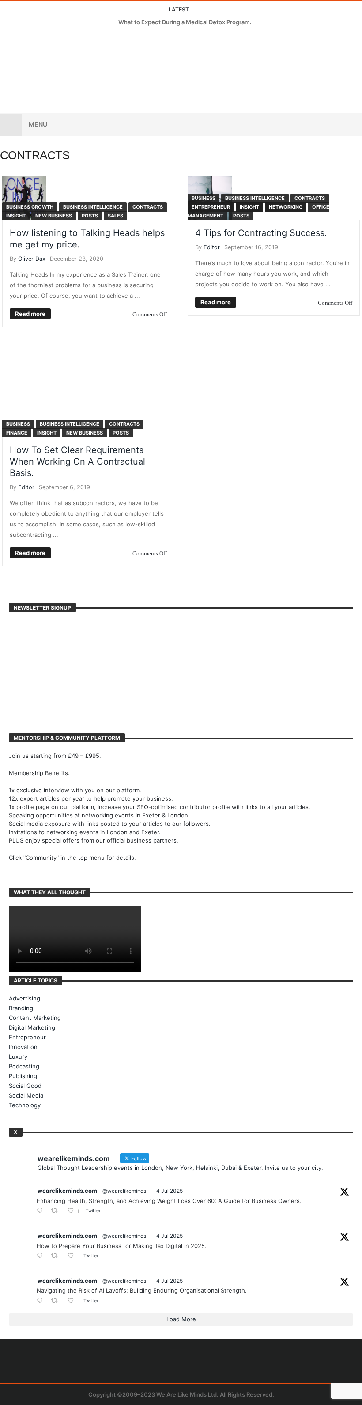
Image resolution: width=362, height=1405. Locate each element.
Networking (285, 207)
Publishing (23, 1075)
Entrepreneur (211, 207)
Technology (25, 1105)
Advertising (24, 998)
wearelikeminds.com (67, 1190)
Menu (38, 124)
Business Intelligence (93, 207)
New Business (53, 216)
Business (203, 198)
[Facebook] (8, 39)
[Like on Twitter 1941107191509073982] (73, 1256)
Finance (16, 433)
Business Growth (29, 207)
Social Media (26, 1095)
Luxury (18, 1056)
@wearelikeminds (124, 1191)
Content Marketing (35, 1017)
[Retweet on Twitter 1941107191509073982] (57, 1256)
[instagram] (57, 39)
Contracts (147, 207)
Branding (21, 1008)
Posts (90, 216)
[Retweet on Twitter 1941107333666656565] (57, 1211)
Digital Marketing (32, 1027)
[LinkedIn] (41, 39)
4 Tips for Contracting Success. (261, 233)
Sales (115, 216)
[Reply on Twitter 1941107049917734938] (41, 1301)
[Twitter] (24, 39)
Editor (212, 247)
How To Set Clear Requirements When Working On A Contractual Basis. (77, 461)
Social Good (25, 1085)
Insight (16, 216)
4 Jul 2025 (169, 1191)
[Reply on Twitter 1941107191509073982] (41, 1256)
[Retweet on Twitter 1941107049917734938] (57, 1301)
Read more (30, 313)
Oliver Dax (31, 258)
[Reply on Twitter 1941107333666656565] (41, 1211)
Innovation (23, 1046)
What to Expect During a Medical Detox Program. (185, 22)
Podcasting (24, 1066)
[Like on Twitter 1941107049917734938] (73, 1301)
